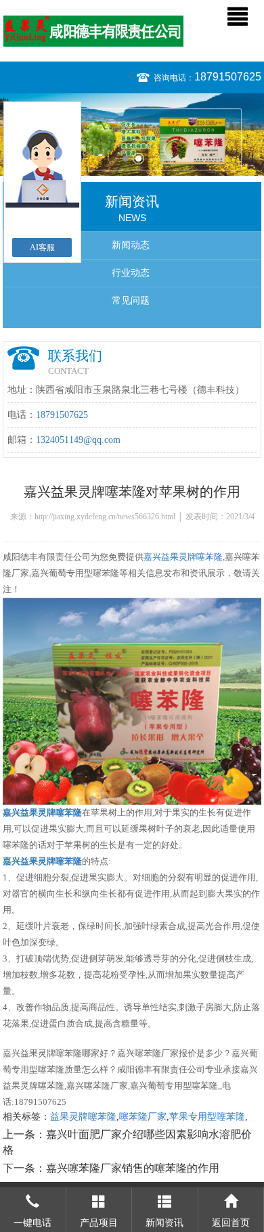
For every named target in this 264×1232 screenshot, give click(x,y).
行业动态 (131, 273)
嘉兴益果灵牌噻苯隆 (183, 557)
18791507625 (227, 76)
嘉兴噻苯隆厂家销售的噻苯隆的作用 (132, 1168)
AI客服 (42, 247)
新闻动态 (131, 245)
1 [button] (126, 159)
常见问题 (131, 300)
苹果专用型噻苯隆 (207, 1117)
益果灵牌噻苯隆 (83, 1117)
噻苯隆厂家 (143, 1117)
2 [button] (138, 159)
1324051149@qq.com (78, 440)
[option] (132, 134)
